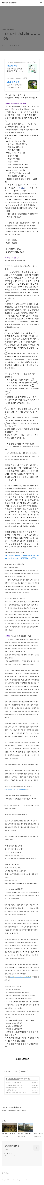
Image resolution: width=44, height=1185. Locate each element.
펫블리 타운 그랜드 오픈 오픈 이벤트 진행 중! (15, 65)
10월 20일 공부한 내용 (13, 1085)
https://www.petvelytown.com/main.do (19, 62)
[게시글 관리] (15, 1071)
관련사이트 (5, 1173)
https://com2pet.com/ (15, 78)
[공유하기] (13, 1071)
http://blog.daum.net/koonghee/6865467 (15, 789)
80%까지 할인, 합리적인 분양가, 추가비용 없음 (15, 86)
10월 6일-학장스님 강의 (13, 1087)
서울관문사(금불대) (13, 1079)
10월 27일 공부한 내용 (12, 1082)
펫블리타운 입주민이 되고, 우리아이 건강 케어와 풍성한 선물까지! (15, 69)
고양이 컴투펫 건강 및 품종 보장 (14, 82)
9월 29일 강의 (10, 1090)
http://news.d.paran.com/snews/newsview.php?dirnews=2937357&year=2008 (22, 556)
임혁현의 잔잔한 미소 (9, 3)
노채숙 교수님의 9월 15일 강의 (15, 1092)
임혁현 (7, 1149)
